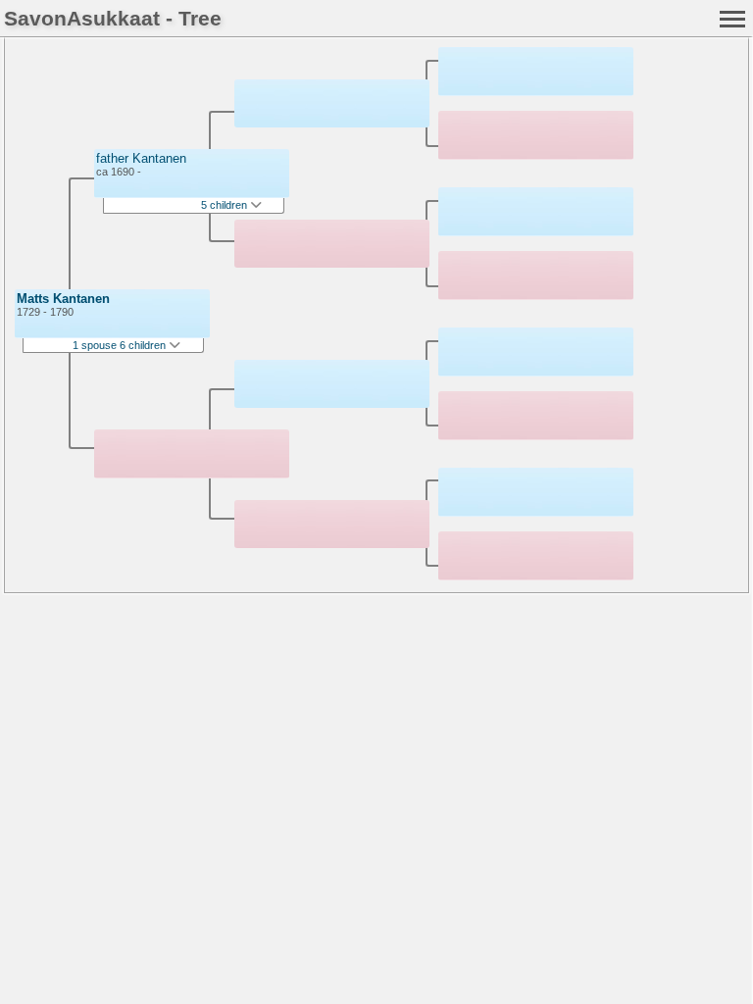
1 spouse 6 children (121, 345)
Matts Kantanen (63, 298)
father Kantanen (141, 158)
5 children (225, 205)
